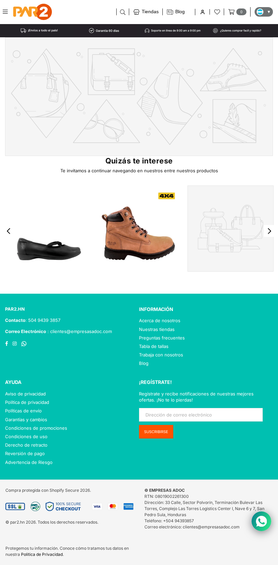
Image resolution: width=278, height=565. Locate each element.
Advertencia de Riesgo (29, 462)
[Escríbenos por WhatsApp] (261, 521)
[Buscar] (122, 11)
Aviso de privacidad (25, 393)
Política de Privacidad (42, 554)
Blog (143, 363)
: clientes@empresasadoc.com (79, 331)
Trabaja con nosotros (161, 354)
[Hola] (202, 12)
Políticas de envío (23, 410)
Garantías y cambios (26, 419)
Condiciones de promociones (36, 428)
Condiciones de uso (26, 436)
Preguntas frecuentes (162, 337)
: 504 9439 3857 (42, 320)
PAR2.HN (15, 309)
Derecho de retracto (26, 445)
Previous (9, 231)
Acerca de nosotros (159, 320)
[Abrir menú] (7, 12)
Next (270, 231)
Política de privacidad (27, 402)
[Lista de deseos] (217, 12)
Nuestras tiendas (157, 329)
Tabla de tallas (153, 346)
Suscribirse (156, 431)
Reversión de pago (25, 453)
